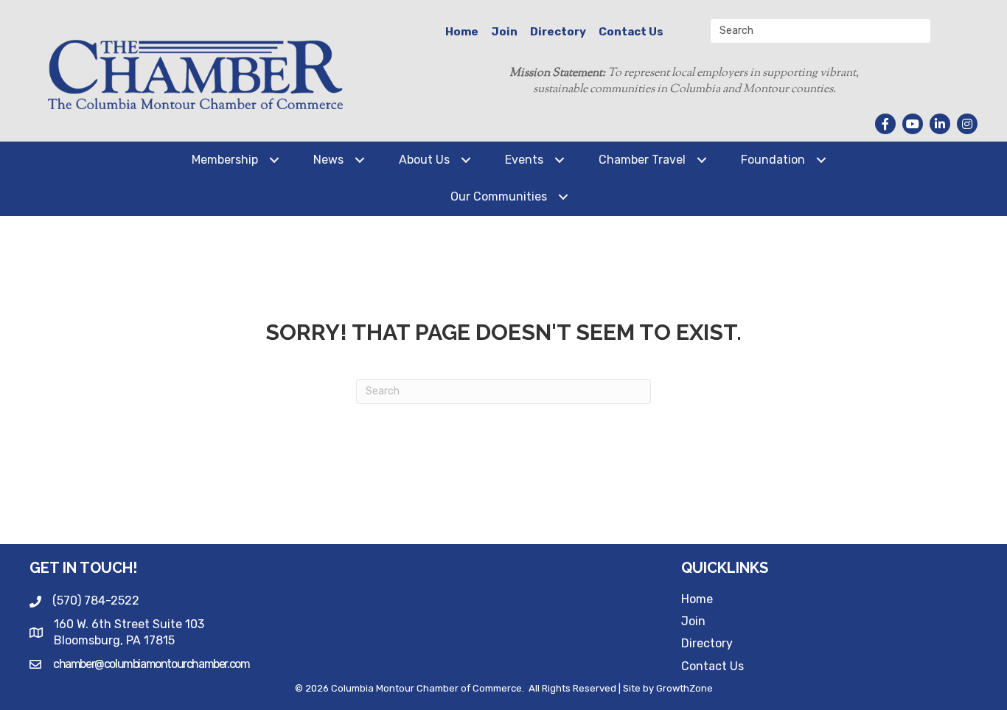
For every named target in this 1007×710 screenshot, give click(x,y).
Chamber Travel (642, 160)
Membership (225, 160)
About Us (424, 160)
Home (461, 31)
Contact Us (631, 31)
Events (524, 160)
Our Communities (498, 196)
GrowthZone (684, 688)
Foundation (773, 160)
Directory (558, 31)
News (328, 160)
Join (504, 31)
